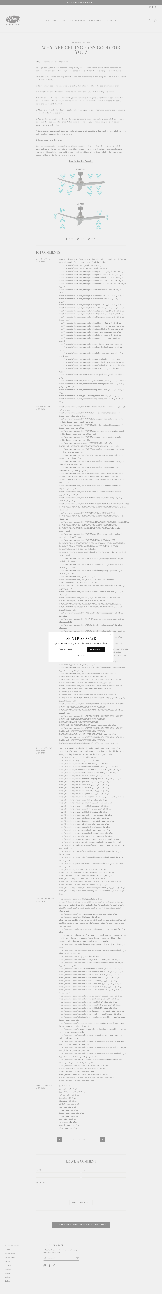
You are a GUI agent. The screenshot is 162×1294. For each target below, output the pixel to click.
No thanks (81, 655)
